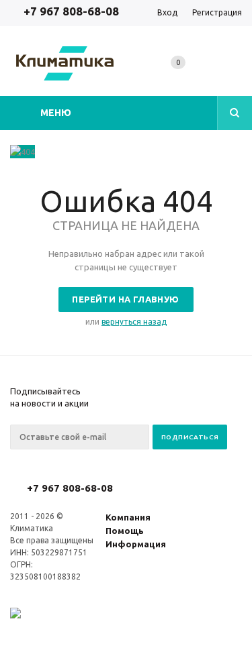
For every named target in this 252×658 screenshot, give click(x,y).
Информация (136, 544)
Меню (55, 112)
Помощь (125, 530)
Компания (128, 517)
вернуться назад (134, 321)
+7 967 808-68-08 (71, 11)
